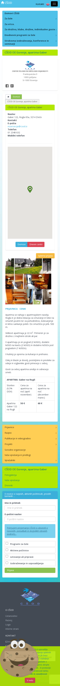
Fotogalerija (11, 474)
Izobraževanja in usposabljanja (27, 563)
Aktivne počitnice (19, 550)
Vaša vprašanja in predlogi (18, 455)
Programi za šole (19, 544)
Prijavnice (9, 427)
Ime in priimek (12, 502)
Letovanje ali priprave (21, 556)
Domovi (16, 96)
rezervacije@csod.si (17, 126)
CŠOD (8, 3)
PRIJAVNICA (11, 308)
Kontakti (40, 4)
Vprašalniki (10, 460)
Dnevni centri (35, 244)
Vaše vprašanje (12, 480)
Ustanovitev (11, 616)
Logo (8, 624)
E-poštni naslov (13, 514)
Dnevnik (9, 485)
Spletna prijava (45, 255)
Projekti (8, 444)
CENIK (23, 308)
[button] (30, 189)
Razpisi (8, 432)
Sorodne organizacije (15, 449)
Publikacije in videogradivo (18, 438)
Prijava (10, 570)
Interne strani (12, 628)
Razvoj (8, 620)
